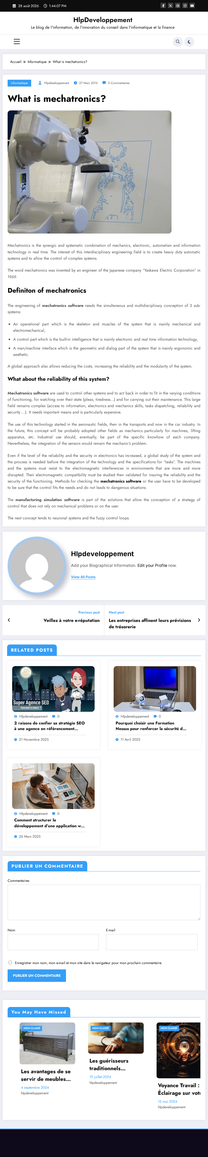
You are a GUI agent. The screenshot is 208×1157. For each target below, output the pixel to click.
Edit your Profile (152, 565)
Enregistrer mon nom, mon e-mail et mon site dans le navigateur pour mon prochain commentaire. (88, 962)
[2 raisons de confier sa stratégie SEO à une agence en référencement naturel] (53, 688)
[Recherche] (178, 42)
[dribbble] (177, 5)
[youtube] (192, 5)
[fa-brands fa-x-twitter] (170, 5)
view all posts (83, 577)
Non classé (30, 1028)
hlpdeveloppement (56, 83)
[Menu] (17, 42)
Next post (116, 612)
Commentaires (18, 880)
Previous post (89, 612)
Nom (11, 930)
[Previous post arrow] (9, 620)
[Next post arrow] (199, 620)
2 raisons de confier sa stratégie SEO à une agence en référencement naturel (49, 726)
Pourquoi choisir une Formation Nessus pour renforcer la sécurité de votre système (150, 726)
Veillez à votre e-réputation (72, 620)
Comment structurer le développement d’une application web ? (50, 823)
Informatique (19, 83)
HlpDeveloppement (102, 20)
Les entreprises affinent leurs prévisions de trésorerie (150, 623)
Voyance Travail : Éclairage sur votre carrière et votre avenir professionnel (112, 1089)
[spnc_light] (189, 42)
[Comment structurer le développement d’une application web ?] (53, 785)
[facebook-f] (163, 5)
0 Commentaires (119, 83)
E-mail (110, 930)
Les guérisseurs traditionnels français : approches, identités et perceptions (45, 1064)
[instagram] (185, 5)
